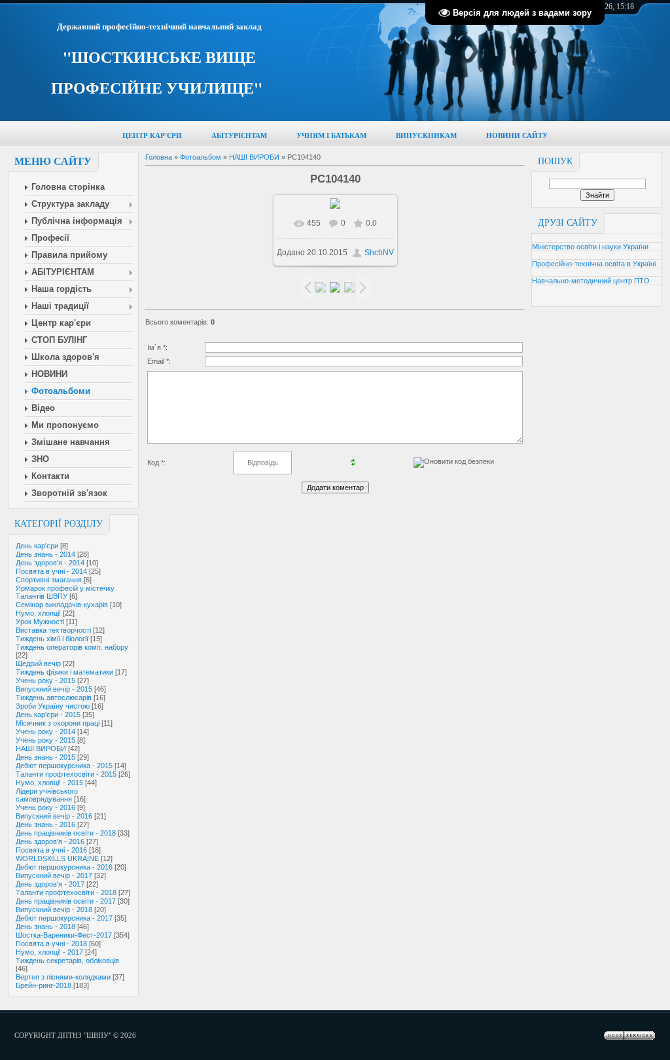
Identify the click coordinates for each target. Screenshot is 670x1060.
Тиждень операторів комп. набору (72, 647)
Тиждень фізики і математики (64, 672)
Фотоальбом (200, 157)
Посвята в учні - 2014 (51, 571)
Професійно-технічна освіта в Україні (594, 264)
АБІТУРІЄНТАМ (239, 135)
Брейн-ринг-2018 (43, 985)
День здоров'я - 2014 (50, 563)
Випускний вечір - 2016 (54, 816)
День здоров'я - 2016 (50, 841)
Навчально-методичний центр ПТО (591, 281)
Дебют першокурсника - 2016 (64, 867)
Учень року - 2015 (45, 680)
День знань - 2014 (45, 554)
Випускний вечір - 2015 (54, 689)
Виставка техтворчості (53, 630)
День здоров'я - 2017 (50, 884)
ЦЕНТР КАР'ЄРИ (152, 135)
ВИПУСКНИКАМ (426, 135)
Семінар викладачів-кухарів (62, 605)
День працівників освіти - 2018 (66, 833)
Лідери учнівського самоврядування (47, 795)
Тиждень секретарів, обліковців (67, 960)
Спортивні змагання (49, 580)
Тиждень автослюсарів (54, 697)
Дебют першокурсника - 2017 (64, 918)
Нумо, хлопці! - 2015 (49, 782)
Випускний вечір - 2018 (54, 909)
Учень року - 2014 (45, 731)
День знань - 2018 (45, 926)
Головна (158, 157)
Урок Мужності (40, 622)
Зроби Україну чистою (53, 706)
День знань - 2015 (45, 757)
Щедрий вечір (38, 663)
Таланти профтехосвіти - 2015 (66, 774)
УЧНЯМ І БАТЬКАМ (331, 135)
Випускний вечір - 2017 (54, 875)
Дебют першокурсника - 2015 (64, 765)
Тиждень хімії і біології (52, 639)
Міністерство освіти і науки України (590, 247)
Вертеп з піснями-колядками (63, 977)
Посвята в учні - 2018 (51, 943)
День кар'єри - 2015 (48, 714)
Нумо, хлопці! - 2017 (49, 952)
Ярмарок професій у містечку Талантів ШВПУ (65, 592)
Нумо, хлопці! (38, 613)
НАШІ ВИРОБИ (41, 748)
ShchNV (379, 252)
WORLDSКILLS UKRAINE (57, 858)
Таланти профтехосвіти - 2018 (66, 892)
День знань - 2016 (45, 824)
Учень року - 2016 (45, 807)
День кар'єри (37, 546)
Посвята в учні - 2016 (51, 850)
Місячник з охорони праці (57, 723)
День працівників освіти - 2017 (66, 901)
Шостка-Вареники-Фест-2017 (64, 935)
